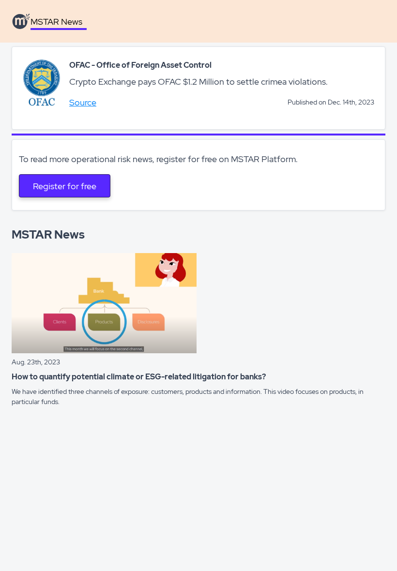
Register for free (64, 186)
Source (82, 102)
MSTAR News (56, 21)
